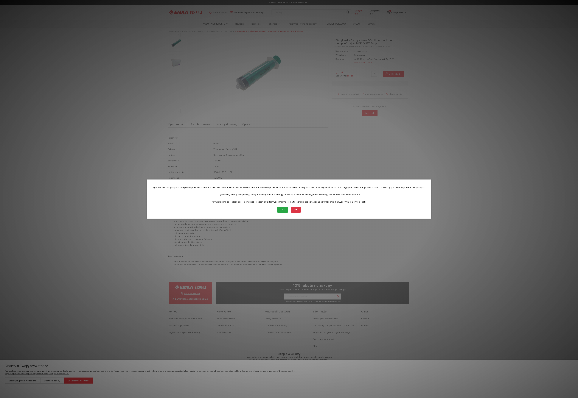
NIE (296, 209)
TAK (282, 209)
